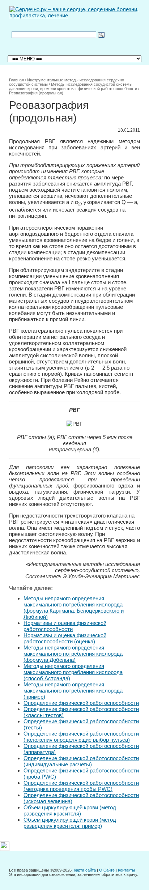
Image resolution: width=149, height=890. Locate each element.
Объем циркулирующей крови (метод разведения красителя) (70, 810)
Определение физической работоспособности (81, 703)
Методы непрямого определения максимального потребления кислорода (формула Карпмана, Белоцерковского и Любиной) (74, 607)
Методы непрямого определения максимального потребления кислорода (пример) (73, 690)
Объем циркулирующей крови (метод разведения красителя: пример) (70, 823)
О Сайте (107, 870)
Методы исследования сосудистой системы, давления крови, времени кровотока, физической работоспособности (73, 86)
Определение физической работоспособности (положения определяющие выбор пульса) (81, 737)
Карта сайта (85, 870)
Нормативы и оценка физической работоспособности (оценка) (65, 638)
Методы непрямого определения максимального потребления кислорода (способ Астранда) (73, 672)
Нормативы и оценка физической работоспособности (65, 626)
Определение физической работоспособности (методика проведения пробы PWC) (81, 786)
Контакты (126, 870)
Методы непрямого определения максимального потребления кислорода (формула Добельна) (73, 653)
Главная (16, 80)
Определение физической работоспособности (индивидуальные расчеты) (81, 761)
